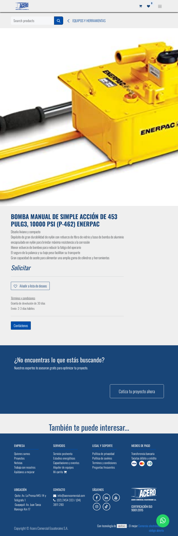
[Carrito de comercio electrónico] (140, 6)
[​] (97, 497)
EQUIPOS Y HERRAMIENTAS (88, 20)
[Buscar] (58, 20)
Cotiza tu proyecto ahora (137, 391)
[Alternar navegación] (160, 6)
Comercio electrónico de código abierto (151, 528)
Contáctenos (21, 325)
